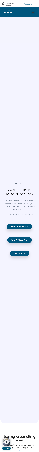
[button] (33, 12)
